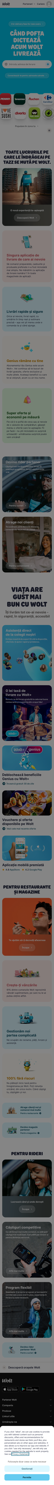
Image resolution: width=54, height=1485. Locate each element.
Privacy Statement (20, 1454)
